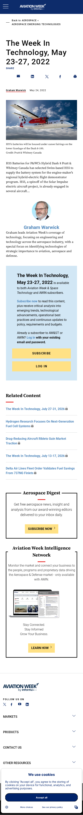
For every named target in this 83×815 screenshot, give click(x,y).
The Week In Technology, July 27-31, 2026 (35, 409)
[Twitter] (4, 705)
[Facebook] (12, 705)
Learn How (40, 648)
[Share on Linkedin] (32, 77)
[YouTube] (19, 705)
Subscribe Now (40, 529)
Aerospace (29, 20)
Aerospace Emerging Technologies (36, 24)
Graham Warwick (16, 90)
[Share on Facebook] (61, 77)
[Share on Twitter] (47, 77)
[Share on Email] (18, 77)
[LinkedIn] (27, 705)
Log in (31, 337)
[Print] (75, 77)
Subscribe (41, 353)
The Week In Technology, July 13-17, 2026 (35, 456)
